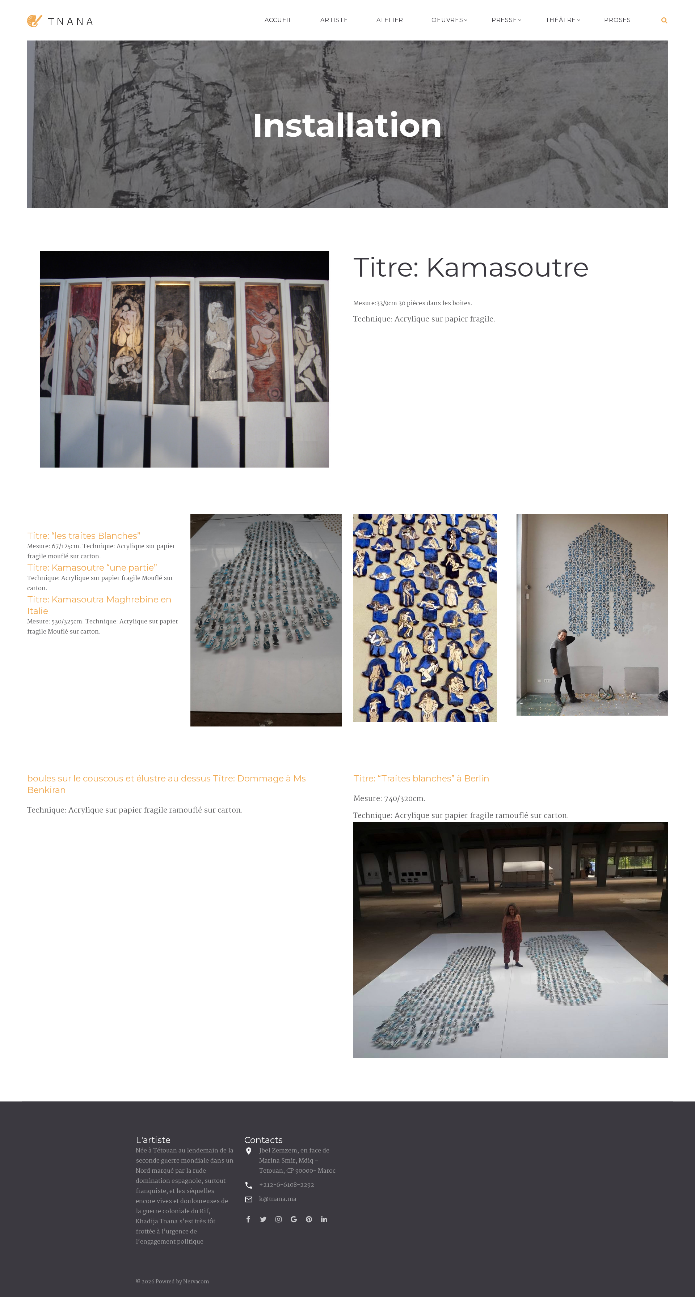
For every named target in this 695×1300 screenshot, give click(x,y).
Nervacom (196, 1282)
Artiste (334, 20)
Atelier (390, 20)
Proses (617, 20)
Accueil (278, 20)
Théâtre (561, 20)
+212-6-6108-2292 (286, 1185)
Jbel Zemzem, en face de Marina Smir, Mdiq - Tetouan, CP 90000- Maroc (297, 1161)
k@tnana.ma (277, 1199)
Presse (504, 20)
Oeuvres (447, 20)
